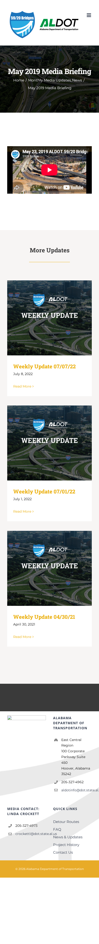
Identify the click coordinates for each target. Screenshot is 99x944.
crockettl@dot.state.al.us (30, 834)
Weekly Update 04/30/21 (44, 616)
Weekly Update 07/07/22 (44, 366)
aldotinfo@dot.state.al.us (76, 790)
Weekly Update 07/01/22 (44, 491)
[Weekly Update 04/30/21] (49, 568)
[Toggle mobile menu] (89, 15)
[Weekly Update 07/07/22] (49, 317)
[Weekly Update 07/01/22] (49, 443)
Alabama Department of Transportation (55, 869)
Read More (22, 386)
